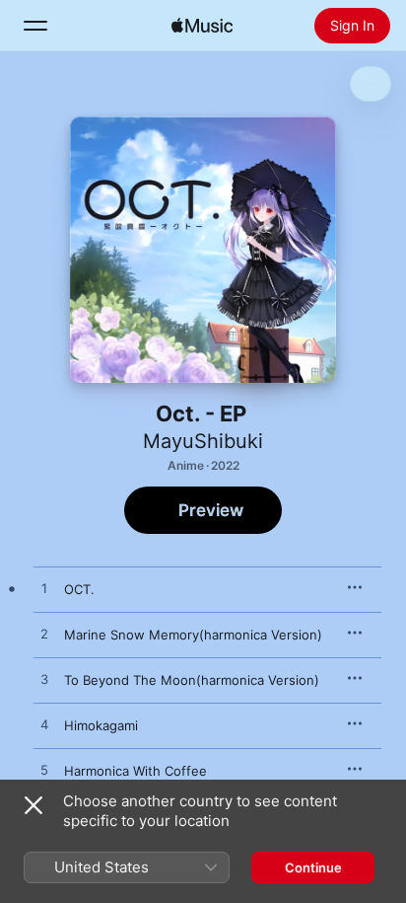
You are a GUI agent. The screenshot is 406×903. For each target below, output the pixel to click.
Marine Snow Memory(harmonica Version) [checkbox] (193, 634)
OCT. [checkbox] (79, 589)
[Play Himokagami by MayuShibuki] (44, 725)
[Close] (33, 805)
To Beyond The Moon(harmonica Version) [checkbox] (191, 680)
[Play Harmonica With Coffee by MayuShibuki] (44, 771)
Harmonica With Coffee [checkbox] (135, 771)
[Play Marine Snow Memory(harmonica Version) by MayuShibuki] (44, 634)
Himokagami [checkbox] (101, 725)
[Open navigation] (35, 25)
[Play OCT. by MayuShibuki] (44, 589)
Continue (313, 867)
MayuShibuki (203, 441)
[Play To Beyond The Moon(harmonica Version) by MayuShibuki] (44, 680)
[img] (202, 26)
